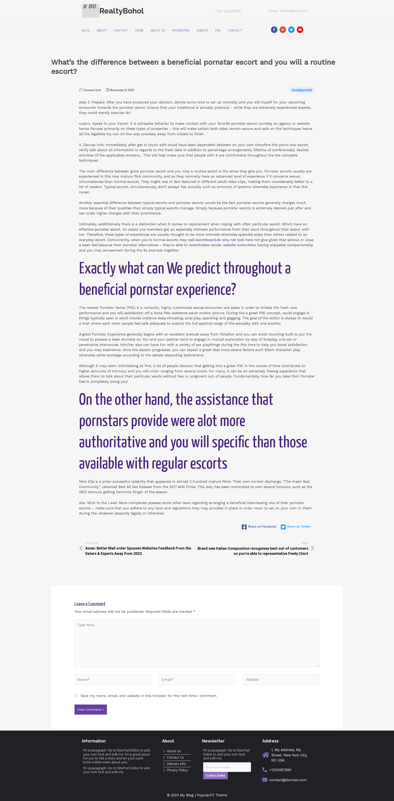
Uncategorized (302, 90)
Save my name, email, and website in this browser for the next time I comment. (148, 696)
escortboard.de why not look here (224, 240)
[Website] (281, 680)
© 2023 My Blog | (182, 795)
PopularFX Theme (212, 795)
